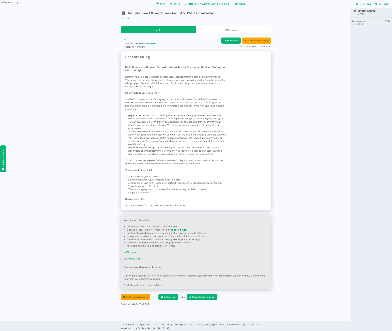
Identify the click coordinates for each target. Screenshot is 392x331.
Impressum (144, 324)
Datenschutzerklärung (162, 324)
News (241, 3)
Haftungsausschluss (184, 324)
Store (176, 3)
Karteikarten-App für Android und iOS (208, 3)
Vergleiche (125, 328)
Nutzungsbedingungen (207, 324)
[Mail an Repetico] (154, 328)
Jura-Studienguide (141, 328)
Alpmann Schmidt (145, 43)
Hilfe (222, 324)
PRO (162, 3)
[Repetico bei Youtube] (168, 328)
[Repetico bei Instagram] (163, 328)
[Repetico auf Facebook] (159, 328)
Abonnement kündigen (237, 324)
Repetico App (178, 229)
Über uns (254, 324)
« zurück (126, 18)
